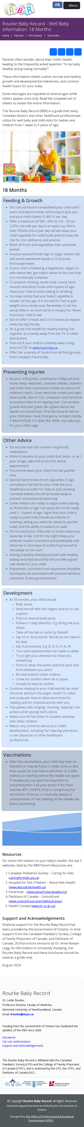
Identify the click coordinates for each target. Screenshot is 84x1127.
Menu (73, 5)
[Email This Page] (69, 52)
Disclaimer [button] (9, 1037)
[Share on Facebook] (53, 52)
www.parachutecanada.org (46, 892)
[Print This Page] (78, 52)
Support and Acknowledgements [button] (22, 1045)
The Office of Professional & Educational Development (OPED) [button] (50, 1118)
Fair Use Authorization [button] (16, 1041)
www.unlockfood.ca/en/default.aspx (35, 901)
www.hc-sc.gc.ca (43, 906)
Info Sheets (35, 35)
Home (5, 35)
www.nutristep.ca (44, 348)
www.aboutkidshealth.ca (27, 887)
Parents (19, 35)
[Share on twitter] (61, 52)
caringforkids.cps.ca (24, 878)
